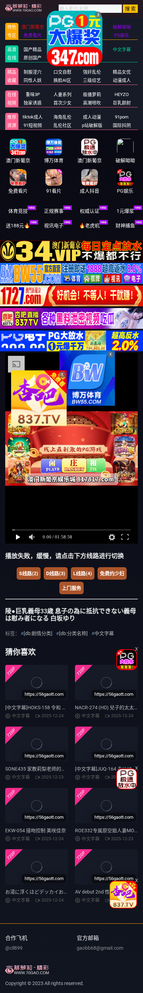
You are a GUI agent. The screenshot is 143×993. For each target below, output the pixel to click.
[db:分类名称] (73, 633)
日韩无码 (62, 57)
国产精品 (33, 49)
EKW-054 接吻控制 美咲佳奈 (35, 830)
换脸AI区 (62, 80)
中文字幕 (122, 49)
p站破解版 (92, 125)
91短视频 (33, 125)
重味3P (33, 94)
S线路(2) (28, 573)
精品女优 (122, 71)
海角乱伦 (62, 117)
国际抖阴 (122, 125)
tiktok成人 (33, 117)
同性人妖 (33, 80)
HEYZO (122, 94)
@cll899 (14, 948)
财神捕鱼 (125, 225)
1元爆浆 (125, 211)
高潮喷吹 (92, 102)
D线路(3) (55, 573)
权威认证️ (89, 211)
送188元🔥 (18, 225)
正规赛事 (54, 211)
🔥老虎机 (89, 225)
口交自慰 (62, 71)
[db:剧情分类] (38, 633)
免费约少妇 (112, 573)
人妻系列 (62, 94)
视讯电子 (54, 225)
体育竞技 (18, 211)
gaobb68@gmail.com (100, 948)
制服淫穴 (33, 71)
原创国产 (33, 57)
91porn (121, 117)
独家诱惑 (33, 102)
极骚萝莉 (92, 94)
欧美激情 (92, 57)
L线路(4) (82, 573)
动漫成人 (122, 80)
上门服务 (71, 588)
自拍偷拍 (92, 49)
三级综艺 (92, 80)
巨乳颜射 (122, 102)
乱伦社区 (62, 125)
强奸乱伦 (92, 71)
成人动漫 (92, 117)
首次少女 (62, 102)
